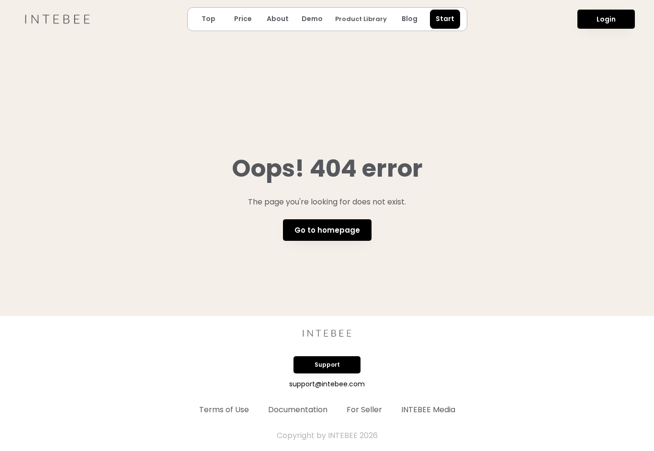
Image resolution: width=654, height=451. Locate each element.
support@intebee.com (327, 384)
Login (606, 19)
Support (327, 365)
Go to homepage (327, 230)
